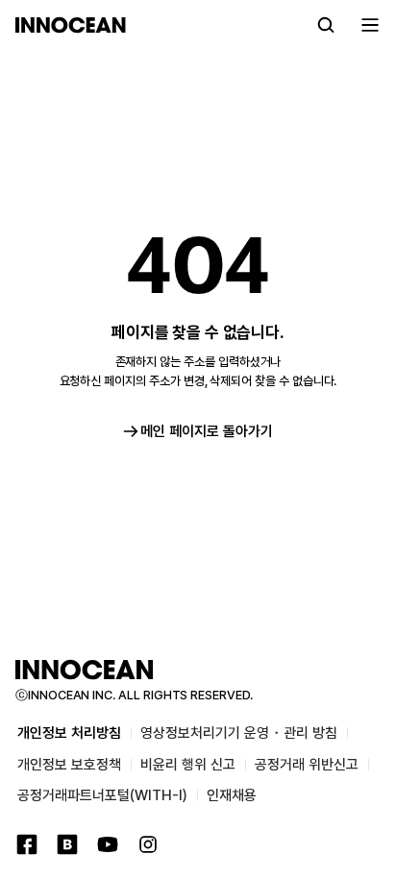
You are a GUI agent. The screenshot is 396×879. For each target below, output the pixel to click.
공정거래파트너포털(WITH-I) (102, 795)
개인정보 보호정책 (69, 764)
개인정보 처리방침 (69, 733)
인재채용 (232, 795)
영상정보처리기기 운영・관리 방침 (238, 733)
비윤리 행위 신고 (187, 764)
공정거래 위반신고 (307, 764)
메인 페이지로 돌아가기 (206, 431)
